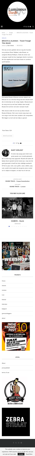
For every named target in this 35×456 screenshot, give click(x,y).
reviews (4, 290)
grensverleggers (6, 313)
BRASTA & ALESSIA (7, 135)
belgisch (4, 309)
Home (3, 32)
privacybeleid (6, 368)
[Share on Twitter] (18, 143)
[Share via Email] (20, 143)
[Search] (33, 26)
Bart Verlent (10, 45)
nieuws (4, 285)
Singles (11, 32)
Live (3, 295)
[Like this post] (14, 143)
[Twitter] (26, 26)
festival (4, 299)
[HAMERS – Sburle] (17, 207)
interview (4, 304)
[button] (3, 212)
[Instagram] (28, 26)
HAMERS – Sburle (17, 221)
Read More (29, 454)
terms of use (5, 372)
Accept (21, 454)
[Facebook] (13, 443)
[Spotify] (30, 26)
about (3, 318)
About (3, 363)
